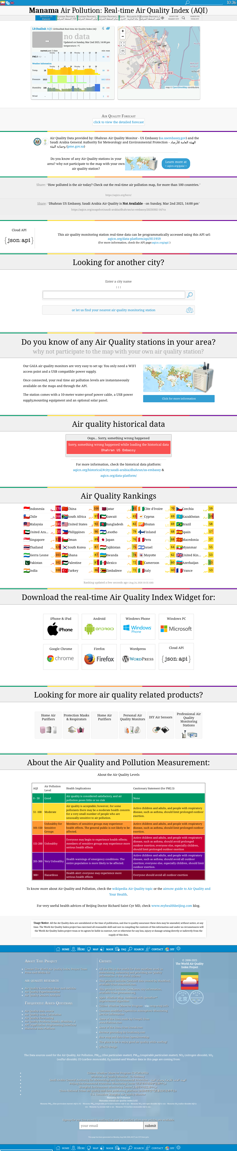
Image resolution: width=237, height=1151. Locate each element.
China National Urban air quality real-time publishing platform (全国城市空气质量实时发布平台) (117, 1090)
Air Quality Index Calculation (43, 1014)
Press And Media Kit (37, 972)
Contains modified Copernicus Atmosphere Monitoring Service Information (133, 1012)
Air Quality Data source (39, 1011)
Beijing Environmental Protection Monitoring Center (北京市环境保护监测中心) (117, 1083)
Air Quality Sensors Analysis (42, 995)
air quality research (42, 980)
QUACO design (108, 1046)
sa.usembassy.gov (173, 138)
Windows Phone (138, 618)
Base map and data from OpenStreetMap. (124, 1037)
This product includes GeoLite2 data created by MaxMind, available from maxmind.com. (134, 982)
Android (99, 618)
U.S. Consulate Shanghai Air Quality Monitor (118, 1094)
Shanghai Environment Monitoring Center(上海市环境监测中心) (118, 1087)
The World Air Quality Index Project (189, 965)
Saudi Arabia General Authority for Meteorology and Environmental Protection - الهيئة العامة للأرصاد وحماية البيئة (117, 1080)
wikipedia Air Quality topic (132, 889)
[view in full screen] (108, 28)
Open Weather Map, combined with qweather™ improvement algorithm (128, 999)
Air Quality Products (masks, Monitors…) (50, 1021)
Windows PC (176, 618)
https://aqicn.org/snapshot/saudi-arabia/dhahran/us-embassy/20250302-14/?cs (118, 209)
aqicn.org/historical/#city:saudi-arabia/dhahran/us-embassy (117, 470)
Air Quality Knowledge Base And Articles (50, 988)
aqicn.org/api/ (160, 242)
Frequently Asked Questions (49, 1003)
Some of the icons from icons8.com (121, 1027)
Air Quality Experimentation (42, 991)
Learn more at (176, 163)
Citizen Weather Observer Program (121, 1005)
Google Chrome (60, 649)
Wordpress (138, 649)
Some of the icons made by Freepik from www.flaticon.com (124, 1020)
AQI (42, 28)
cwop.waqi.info (158, 1005)
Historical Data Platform (40, 1028)
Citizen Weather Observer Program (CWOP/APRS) (117, 1073)
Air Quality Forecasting (39, 1018)
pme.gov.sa (75, 146)
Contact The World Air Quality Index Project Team (56, 969)
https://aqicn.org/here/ (118, 195)
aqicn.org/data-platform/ (118, 475)
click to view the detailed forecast (119, 122)
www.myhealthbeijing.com (171, 906)
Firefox (99, 649)
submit (150, 1125)
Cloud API (176, 648)
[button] (159, 63)
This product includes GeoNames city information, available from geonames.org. (130, 990)
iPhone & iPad (60, 618)
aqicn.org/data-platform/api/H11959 (134, 239)
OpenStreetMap (179, 87)
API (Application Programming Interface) (50, 1025)
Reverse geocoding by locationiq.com (122, 1032)
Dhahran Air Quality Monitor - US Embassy (118, 1076)
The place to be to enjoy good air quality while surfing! (133, 1042)
